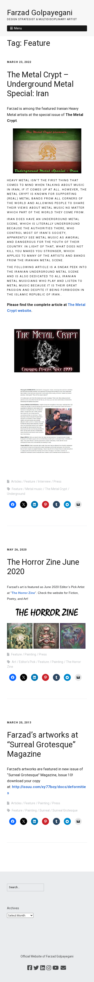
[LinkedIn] (42, 968)
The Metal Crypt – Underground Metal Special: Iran (40, 84)
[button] (20, 636)
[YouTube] (55, 968)
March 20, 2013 (19, 722)
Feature (29, 481)
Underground (16, 493)
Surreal (45, 810)
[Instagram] (48, 968)
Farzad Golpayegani (39, 12)
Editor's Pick (27, 662)
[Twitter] (36, 968)
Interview (44, 481)
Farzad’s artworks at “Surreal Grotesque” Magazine (42, 744)
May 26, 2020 (17, 549)
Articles (16, 481)
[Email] (63, 968)
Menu (18, 28)
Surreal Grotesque (65, 810)
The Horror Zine (23, 593)
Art (14, 662)
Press (57, 481)
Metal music (33, 489)
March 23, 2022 (19, 62)
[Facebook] (29, 968)
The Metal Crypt (56, 489)
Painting (30, 654)
